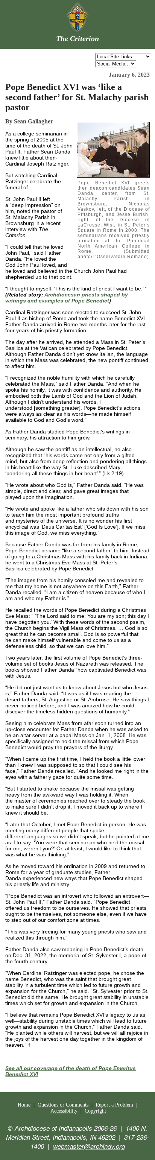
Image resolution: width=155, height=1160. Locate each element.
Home (24, 1105)
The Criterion (77, 38)
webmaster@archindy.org (89, 1146)
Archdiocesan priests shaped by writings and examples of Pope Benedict (66, 298)
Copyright (95, 1111)
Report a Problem (114, 1105)
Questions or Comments (63, 1105)
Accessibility (64, 1111)
